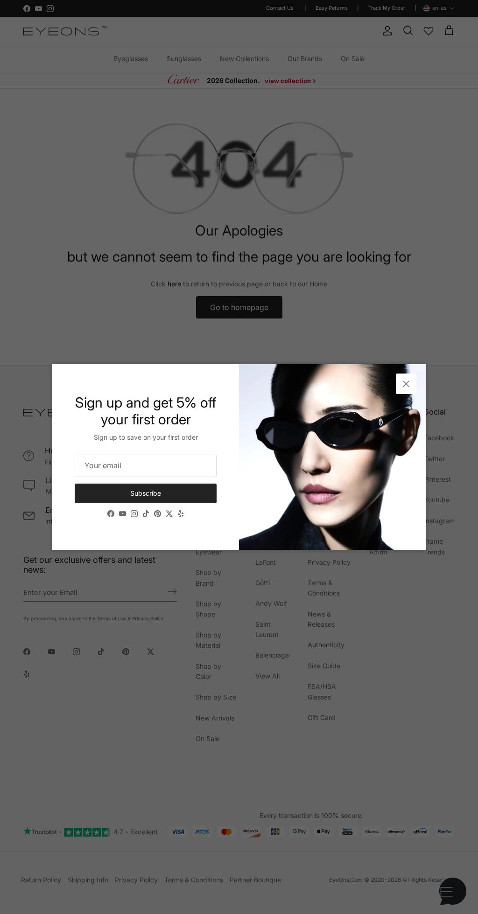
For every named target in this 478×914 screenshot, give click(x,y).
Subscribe (145, 493)
